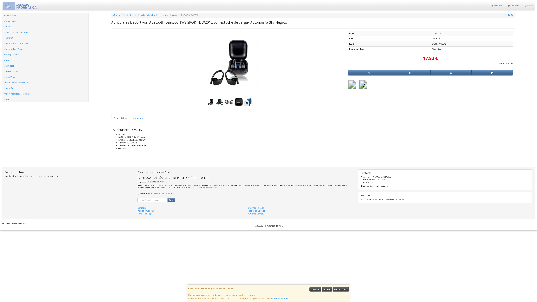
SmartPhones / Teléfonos (16, 32)
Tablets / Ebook (11, 71)
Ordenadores (10, 15)
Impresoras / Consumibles (16, 43)
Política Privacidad (145, 210)
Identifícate (498, 5)
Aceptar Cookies (340, 289)
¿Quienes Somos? (256, 213)
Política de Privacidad (211, 187)
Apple (6, 99)
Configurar (315, 289)
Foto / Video (10, 77)
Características (120, 118)
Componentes (10, 21)
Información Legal (256, 208)
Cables (7, 60)
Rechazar (326, 289)
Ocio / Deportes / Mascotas (17, 93)
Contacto (514, 5)
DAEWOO (436, 33)
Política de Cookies (280, 298)
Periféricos (9, 65)
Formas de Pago (145, 213)
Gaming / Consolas (13, 54)
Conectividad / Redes (13, 49)
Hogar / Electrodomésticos (16, 82)
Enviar (171, 200)
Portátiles (8, 26)
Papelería (8, 88)
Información (137, 118)
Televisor (8, 37)
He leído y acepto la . (157, 193)
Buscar (529, 5)
